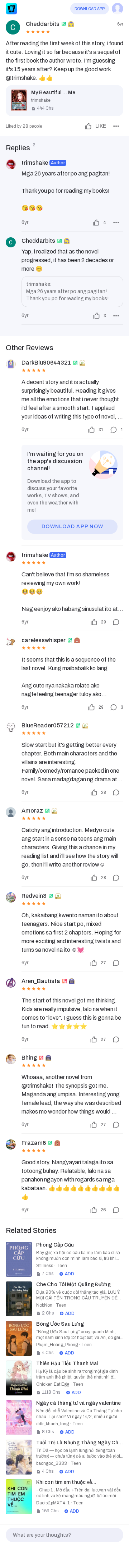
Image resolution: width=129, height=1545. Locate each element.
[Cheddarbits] (11, 242)
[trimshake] (11, 164)
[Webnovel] (11, 8)
